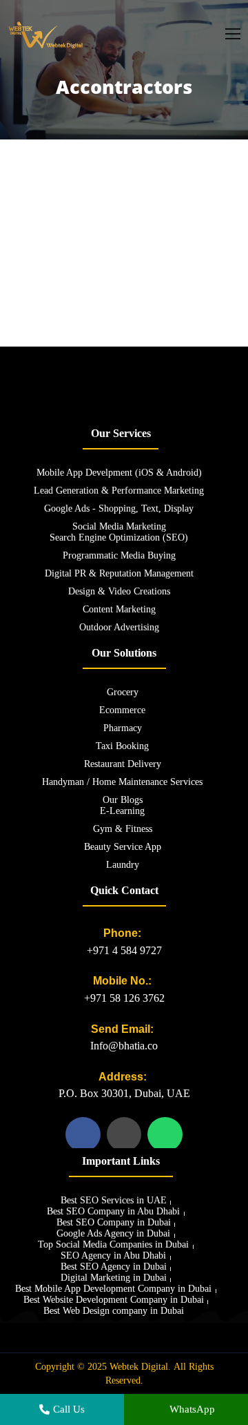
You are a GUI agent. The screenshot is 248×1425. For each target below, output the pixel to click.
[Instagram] (124, 1134)
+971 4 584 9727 (124, 950)
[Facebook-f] (82, 1134)
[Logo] (45, 34)
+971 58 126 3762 (124, 998)
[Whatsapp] (164, 1134)
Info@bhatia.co (124, 1045)
